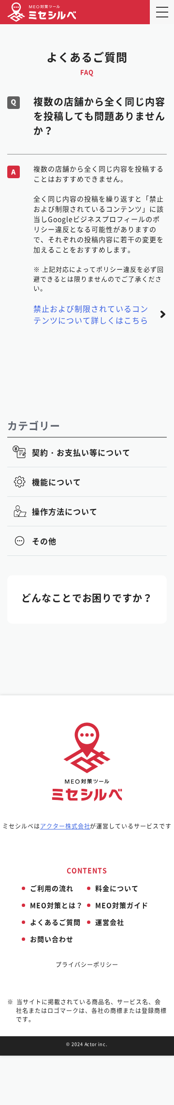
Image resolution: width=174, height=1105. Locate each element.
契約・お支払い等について (81, 452)
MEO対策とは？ (56, 905)
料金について (117, 888)
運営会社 (109, 922)
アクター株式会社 (65, 826)
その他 (44, 541)
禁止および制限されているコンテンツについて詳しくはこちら (90, 314)
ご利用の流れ (51, 888)
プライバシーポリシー (87, 964)
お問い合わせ (51, 939)
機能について (56, 482)
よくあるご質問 (55, 922)
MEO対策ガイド (121, 905)
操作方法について (65, 511)
